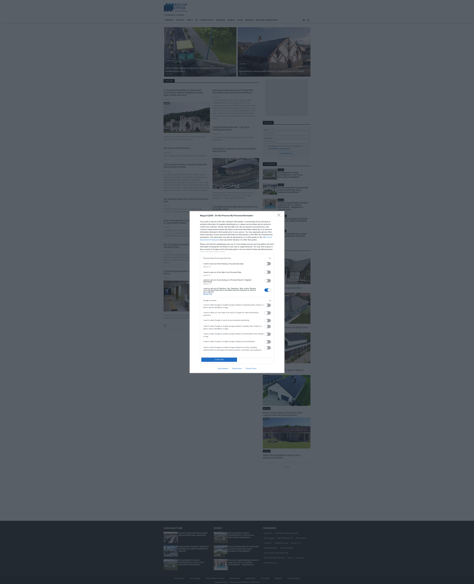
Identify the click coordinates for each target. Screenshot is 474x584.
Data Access (237, 368)
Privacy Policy (251, 368)
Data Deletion (223, 368)
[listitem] (237, 258)
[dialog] (237, 292)
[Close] (279, 215)
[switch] (267, 263)
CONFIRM (219, 360)
